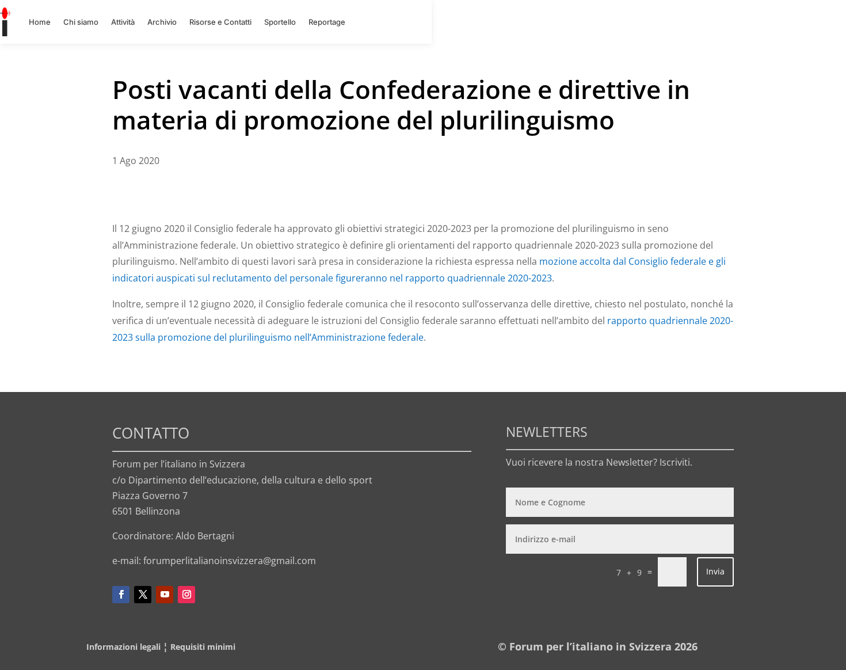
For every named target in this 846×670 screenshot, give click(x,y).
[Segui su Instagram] (186, 594)
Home (40, 21)
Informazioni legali (123, 646)
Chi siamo (80, 21)
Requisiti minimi (202, 646)
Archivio (162, 21)
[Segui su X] (142, 594)
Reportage (326, 21)
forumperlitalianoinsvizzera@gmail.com (229, 560)
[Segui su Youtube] (164, 594)
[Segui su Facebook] (120, 594)
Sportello (280, 21)
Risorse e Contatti (220, 21)
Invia (715, 571)
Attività (123, 21)
